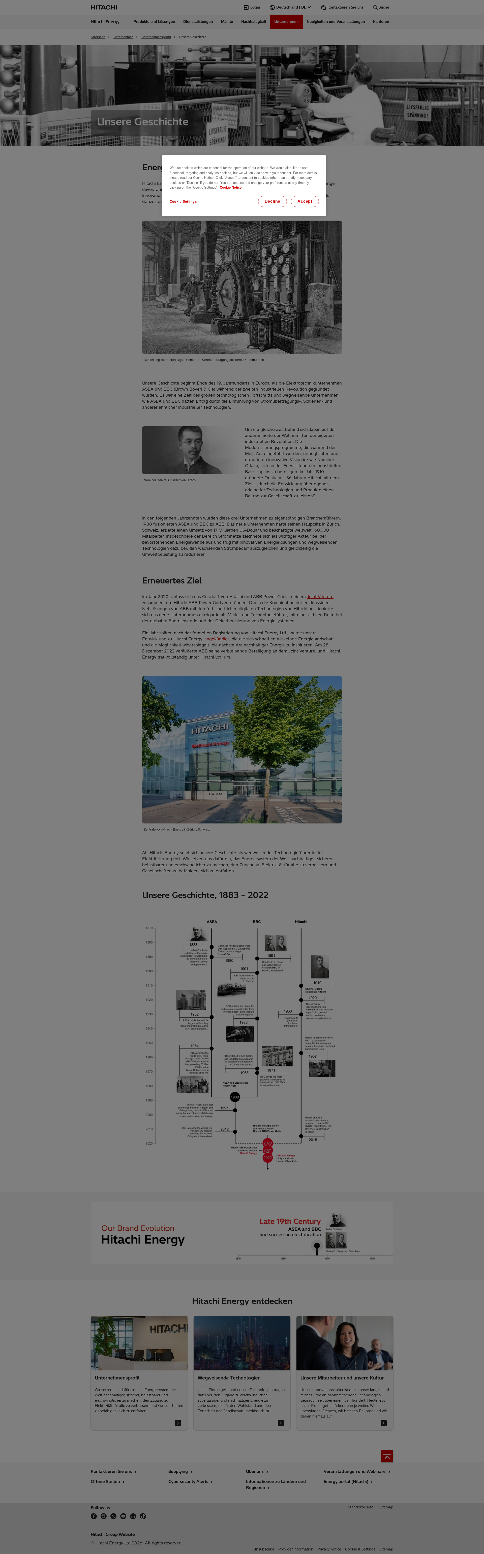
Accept (304, 201)
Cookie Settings (183, 201)
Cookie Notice (230, 187)
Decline (273, 201)
